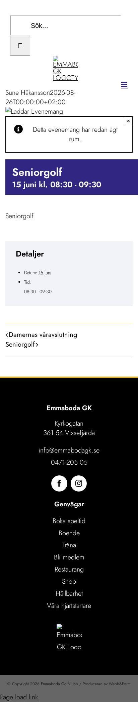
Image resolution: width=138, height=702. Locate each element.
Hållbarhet (69, 593)
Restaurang (69, 569)
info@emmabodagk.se (69, 450)
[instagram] (79, 483)
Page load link (19, 697)
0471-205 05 (69, 462)
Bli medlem (69, 557)
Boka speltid (69, 521)
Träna (69, 545)
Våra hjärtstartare (69, 606)
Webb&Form (120, 684)
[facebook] (59, 483)
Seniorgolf (20, 344)
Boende (69, 533)
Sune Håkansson (27, 93)
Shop (69, 581)
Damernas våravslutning (43, 335)
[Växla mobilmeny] (124, 84)
